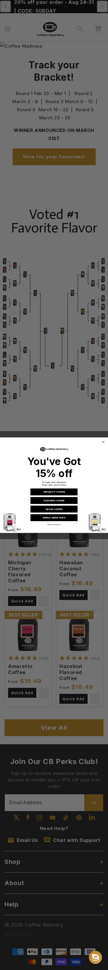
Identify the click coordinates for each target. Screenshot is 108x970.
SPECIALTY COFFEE (54, 491)
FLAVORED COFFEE (54, 500)
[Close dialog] (103, 442)
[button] (95, 957)
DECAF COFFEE (54, 509)
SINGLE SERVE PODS (54, 517)
